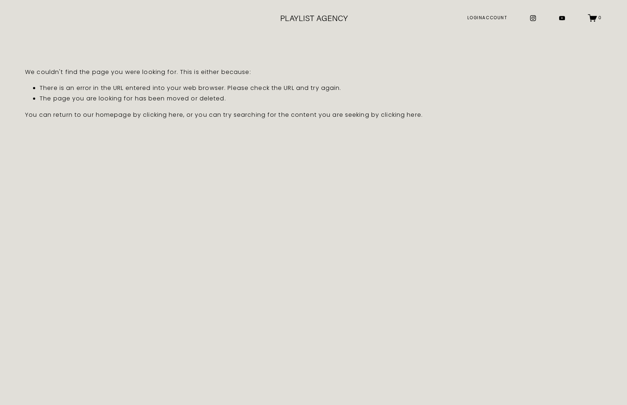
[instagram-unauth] (533, 18)
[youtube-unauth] (562, 18)
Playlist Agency (314, 18)
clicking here (163, 115)
